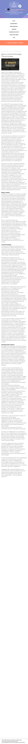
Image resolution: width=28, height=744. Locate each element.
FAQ (14, 37)
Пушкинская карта (14, 31)
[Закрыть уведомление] (27, 739)
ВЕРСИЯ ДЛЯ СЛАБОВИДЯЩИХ (18, 10)
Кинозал (14, 29)
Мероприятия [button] (13, 26)
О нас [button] (13, 20)
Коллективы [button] (13, 23)
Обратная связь (14, 34)
